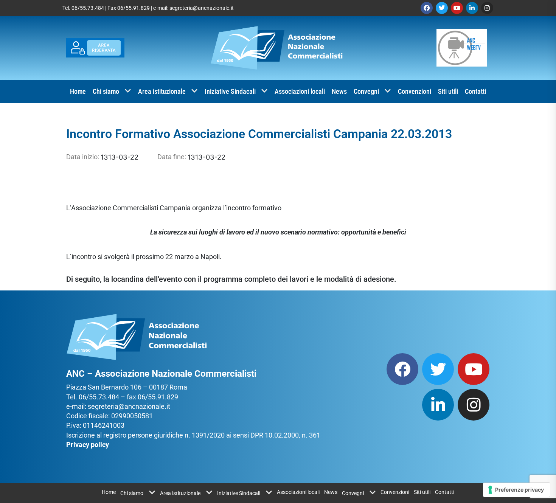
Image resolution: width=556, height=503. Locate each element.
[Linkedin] (472, 8)
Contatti (475, 91)
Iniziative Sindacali (230, 91)
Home (78, 91)
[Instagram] (487, 8)
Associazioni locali (300, 91)
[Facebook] (427, 8)
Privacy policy (87, 445)
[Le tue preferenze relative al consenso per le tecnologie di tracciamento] (516, 490)
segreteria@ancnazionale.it (201, 8)
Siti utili (448, 91)
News (339, 91)
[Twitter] (442, 8)
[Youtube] (457, 8)
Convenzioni (414, 91)
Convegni (366, 91)
